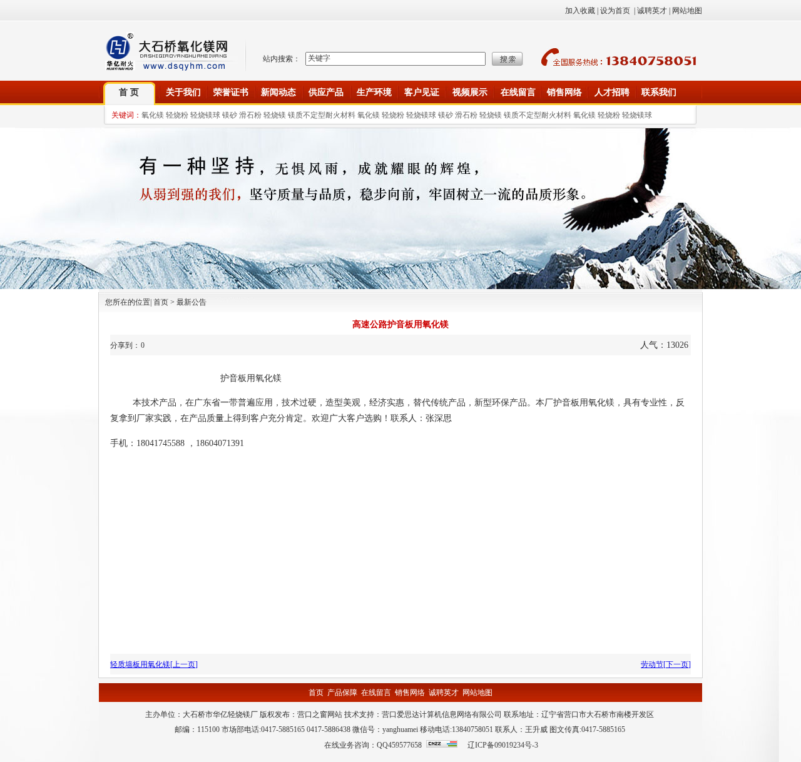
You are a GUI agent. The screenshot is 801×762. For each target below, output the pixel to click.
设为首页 (615, 10)
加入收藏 (580, 10)
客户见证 (421, 92)
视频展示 (469, 92)
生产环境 (374, 92)
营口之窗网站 (319, 714)
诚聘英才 (652, 10)
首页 (316, 692)
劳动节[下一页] (666, 664)
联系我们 (658, 92)
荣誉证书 (230, 92)
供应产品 (326, 92)
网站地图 (687, 10)
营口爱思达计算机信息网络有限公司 (442, 714)
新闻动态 (278, 92)
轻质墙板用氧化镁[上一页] (154, 664)
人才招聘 (612, 92)
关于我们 (183, 92)
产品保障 (342, 692)
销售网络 (564, 92)
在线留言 (518, 92)
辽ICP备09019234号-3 (502, 745)
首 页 (129, 92)
